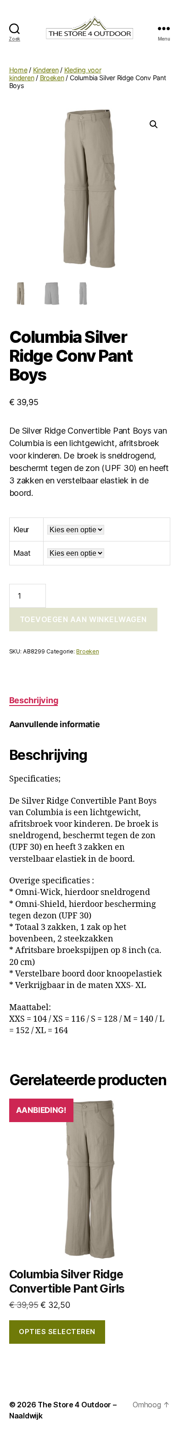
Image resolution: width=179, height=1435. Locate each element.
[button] (153, 124)
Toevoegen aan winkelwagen (83, 619)
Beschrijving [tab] (33, 700)
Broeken (52, 78)
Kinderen (46, 70)
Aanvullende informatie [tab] (54, 724)
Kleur (21, 529)
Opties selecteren (57, 1331)
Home (18, 70)
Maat (22, 553)
